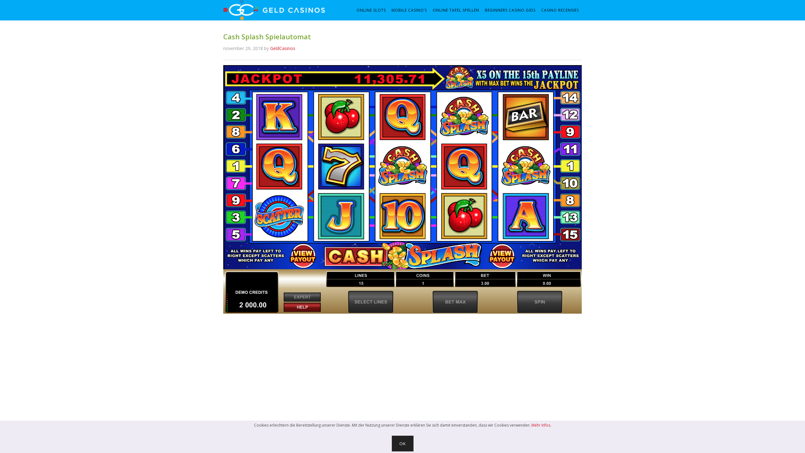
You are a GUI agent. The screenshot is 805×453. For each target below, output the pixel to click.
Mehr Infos (540, 425)
